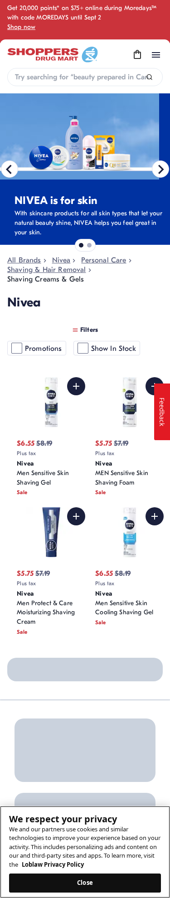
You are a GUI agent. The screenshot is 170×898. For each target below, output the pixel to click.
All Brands (24, 260)
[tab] (81, 245)
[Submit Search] (149, 77)
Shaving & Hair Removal (46, 270)
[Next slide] (160, 169)
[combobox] (85, 77)
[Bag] (137, 55)
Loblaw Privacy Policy (53, 864)
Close (85, 883)
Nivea (61, 260)
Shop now (21, 27)
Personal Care (103, 260)
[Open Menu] (156, 55)
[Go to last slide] (9, 169)
